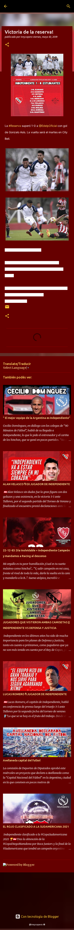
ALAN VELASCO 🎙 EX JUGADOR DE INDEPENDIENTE (36, 484)
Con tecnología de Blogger (39, 916)
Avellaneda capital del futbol (21, 760)
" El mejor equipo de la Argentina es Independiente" (36, 417)
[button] (7, 44)
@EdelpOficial (48, 125)
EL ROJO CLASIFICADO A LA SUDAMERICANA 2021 (36, 826)
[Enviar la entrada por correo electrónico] (7, 308)
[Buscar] (68, 6)
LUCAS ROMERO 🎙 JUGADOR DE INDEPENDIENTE (35, 694)
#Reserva (15, 125)
